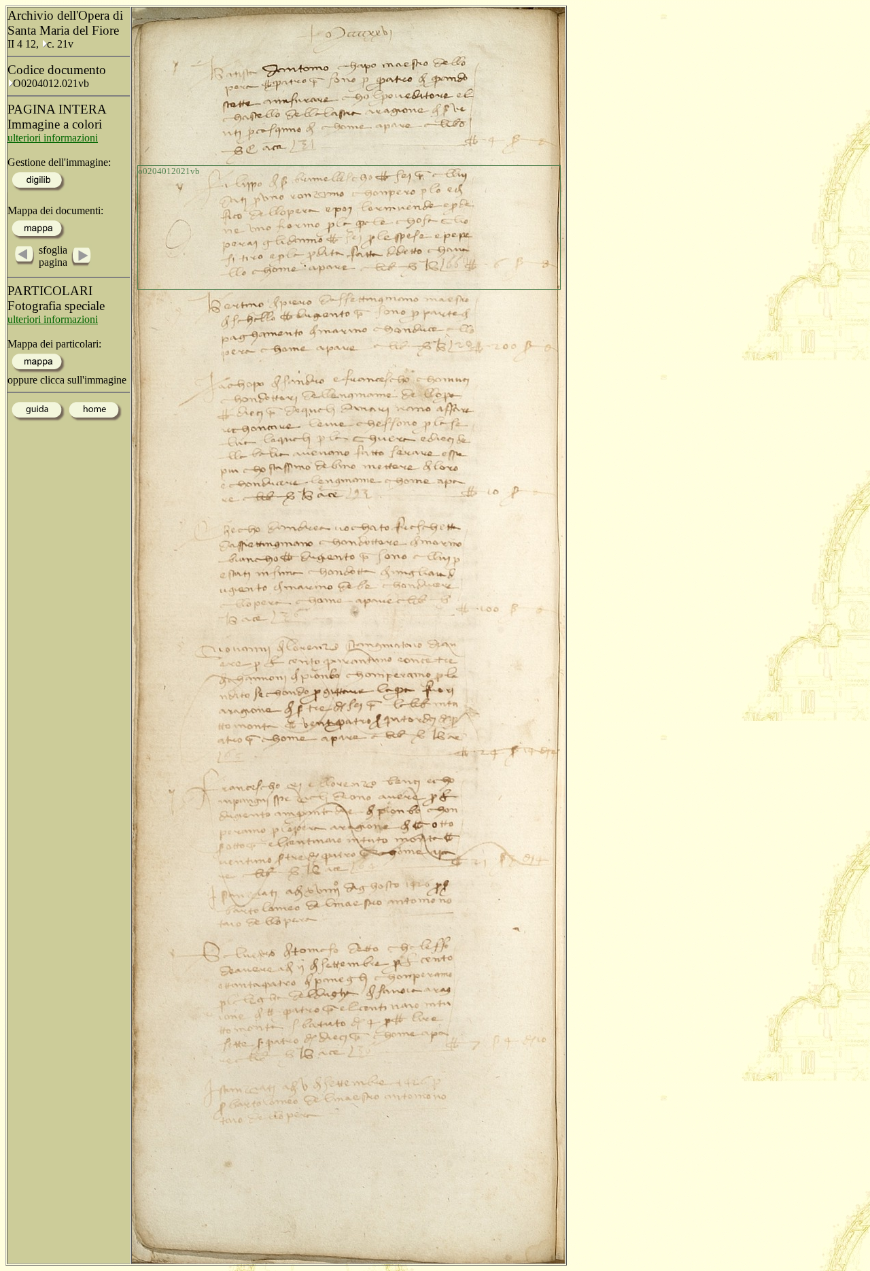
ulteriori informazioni (52, 137)
